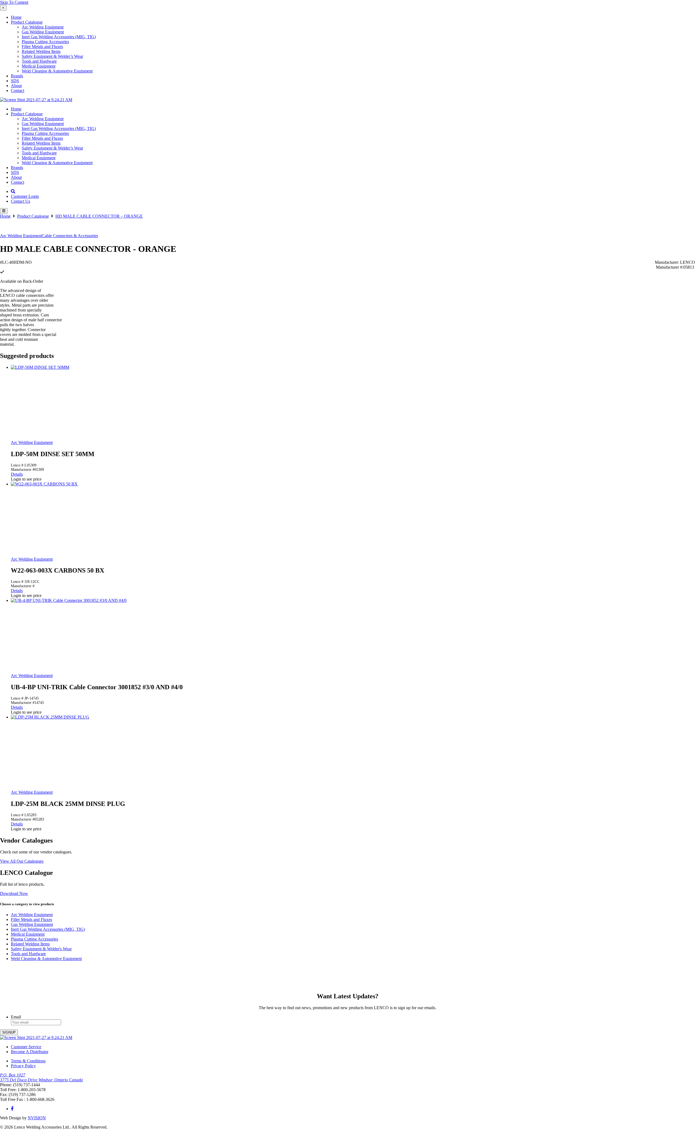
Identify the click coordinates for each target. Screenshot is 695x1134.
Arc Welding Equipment (43, 27)
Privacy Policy (23, 1065)
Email (16, 1017)
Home (16, 17)
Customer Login (25, 196)
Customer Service (26, 1046)
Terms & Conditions (28, 1061)
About (16, 85)
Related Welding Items (41, 51)
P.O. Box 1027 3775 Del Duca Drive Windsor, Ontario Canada (41, 1077)
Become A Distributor (29, 1051)
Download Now (14, 893)
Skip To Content (14, 2)
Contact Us (20, 201)
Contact (17, 90)
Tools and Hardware (39, 61)
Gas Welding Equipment (43, 32)
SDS (15, 80)
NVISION (37, 1118)
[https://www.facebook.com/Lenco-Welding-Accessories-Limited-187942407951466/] (12, 1108)
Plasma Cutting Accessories (45, 41)
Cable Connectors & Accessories (70, 235)
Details (17, 474)
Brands (17, 76)
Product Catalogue (27, 22)
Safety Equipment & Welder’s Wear (52, 56)
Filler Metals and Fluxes (42, 46)
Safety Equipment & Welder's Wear (41, 948)
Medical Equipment (38, 66)
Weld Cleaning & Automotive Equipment (57, 71)
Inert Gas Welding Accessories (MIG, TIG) (59, 36)
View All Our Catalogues (21, 861)
